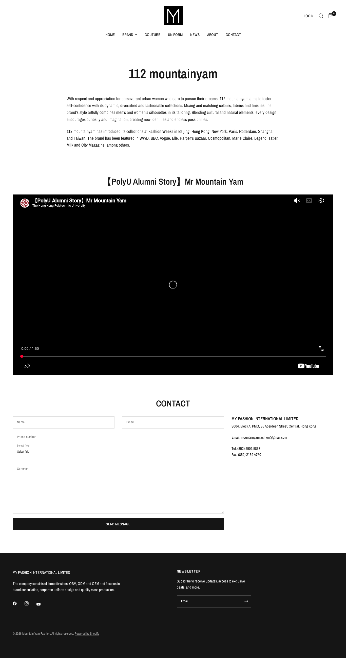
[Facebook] (18, 603)
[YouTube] (42, 604)
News (195, 34)
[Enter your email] (246, 601)
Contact (233, 34)
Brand (127, 34)
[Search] (321, 16)
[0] (329, 16)
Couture (152, 34)
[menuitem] (110, 34)
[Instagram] (30, 603)
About (212, 34)
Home (110, 34)
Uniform (175, 34)
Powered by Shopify (87, 633)
